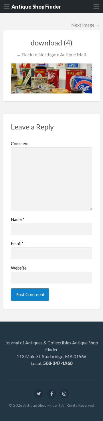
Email (17, 243)
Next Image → (85, 24)
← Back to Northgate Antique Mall (51, 54)
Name (18, 219)
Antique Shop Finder (36, 6)
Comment (20, 143)
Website (19, 267)
